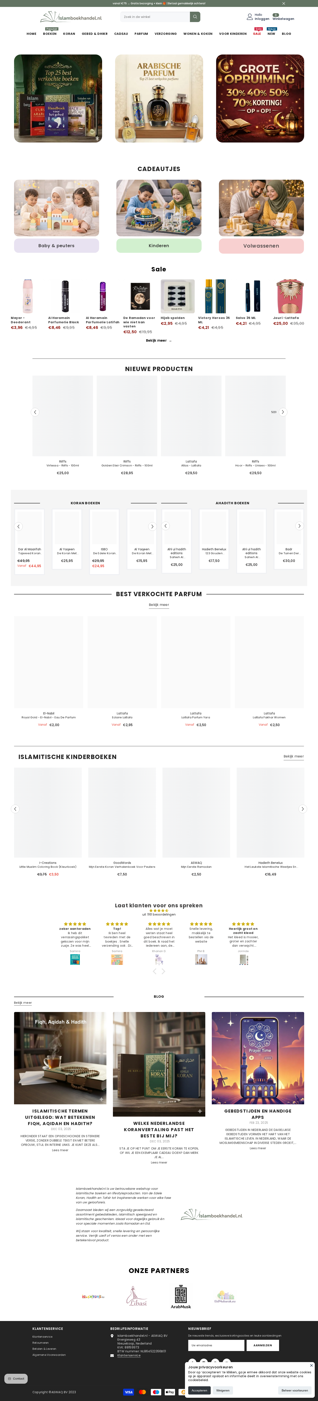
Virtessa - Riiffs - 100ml (63, 465)
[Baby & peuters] (56, 208)
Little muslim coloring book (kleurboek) (47, 867)
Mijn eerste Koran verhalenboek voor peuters (122, 867)
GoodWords (122, 863)
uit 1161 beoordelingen (159, 914)
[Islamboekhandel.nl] (58, 98)
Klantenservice (129, 1355)
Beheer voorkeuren (295, 1390)
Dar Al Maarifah (29, 549)
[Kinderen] (158, 208)
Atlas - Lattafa (191, 465)
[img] (159, 911)
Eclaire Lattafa (122, 717)
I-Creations (47, 863)
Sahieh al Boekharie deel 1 (177, 557)
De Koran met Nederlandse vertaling (67, 553)
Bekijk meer (159, 341)
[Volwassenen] (261, 208)
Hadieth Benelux (214, 549)
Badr (289, 549)
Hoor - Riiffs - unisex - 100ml (255, 465)
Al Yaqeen (67, 549)
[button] (35, 412)
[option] (58, 99)
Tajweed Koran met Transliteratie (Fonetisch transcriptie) (29, 553)
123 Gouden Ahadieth (214, 553)
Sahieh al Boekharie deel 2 (251, 557)
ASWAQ (196, 863)
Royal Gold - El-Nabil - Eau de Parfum (49, 717)
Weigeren (223, 1390)
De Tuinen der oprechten (289, 553)
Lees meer (60, 1150)
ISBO (104, 549)
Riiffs (62, 461)
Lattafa (191, 461)
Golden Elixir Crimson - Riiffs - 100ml (127, 465)
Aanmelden (263, 1345)
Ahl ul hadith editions (176, 551)
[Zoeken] (160, 17)
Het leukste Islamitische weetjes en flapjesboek (270, 867)
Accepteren (199, 1390)
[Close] (311, 1365)
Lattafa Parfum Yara (195, 717)
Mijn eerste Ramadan (196, 867)
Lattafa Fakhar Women (269, 717)
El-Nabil (48, 713)
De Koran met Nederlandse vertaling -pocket (141, 553)
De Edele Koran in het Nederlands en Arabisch (104, 553)
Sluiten (284, 3)
